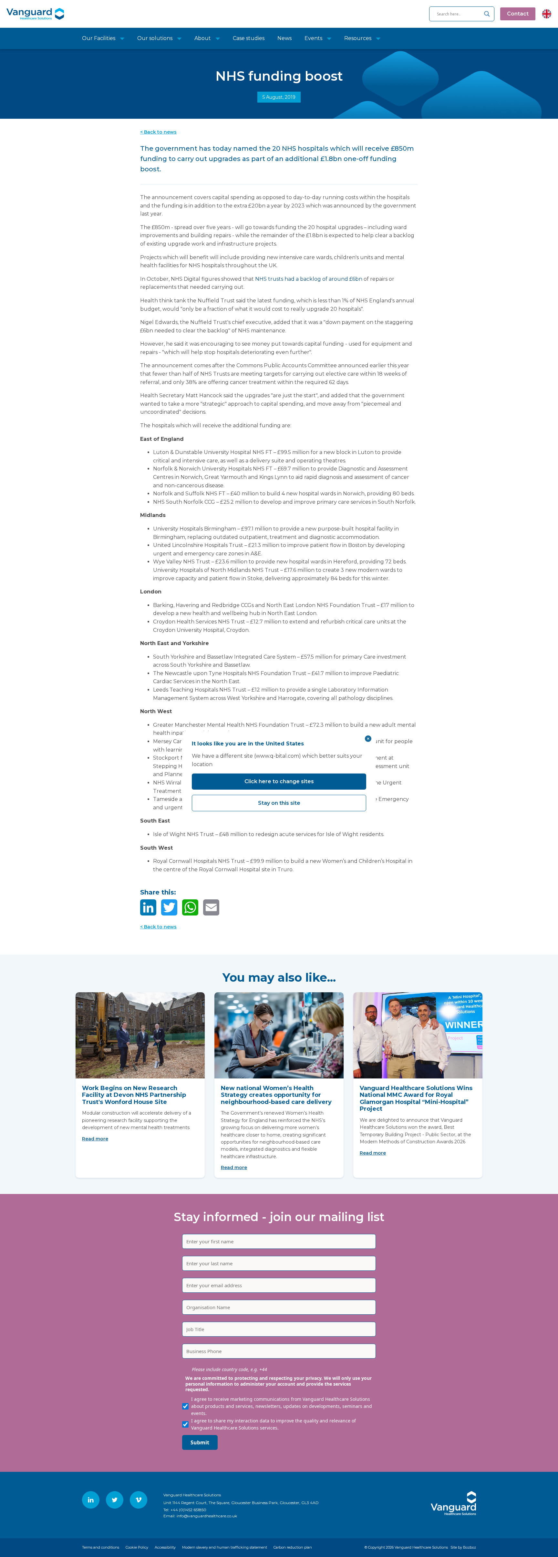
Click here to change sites (279, 781)
